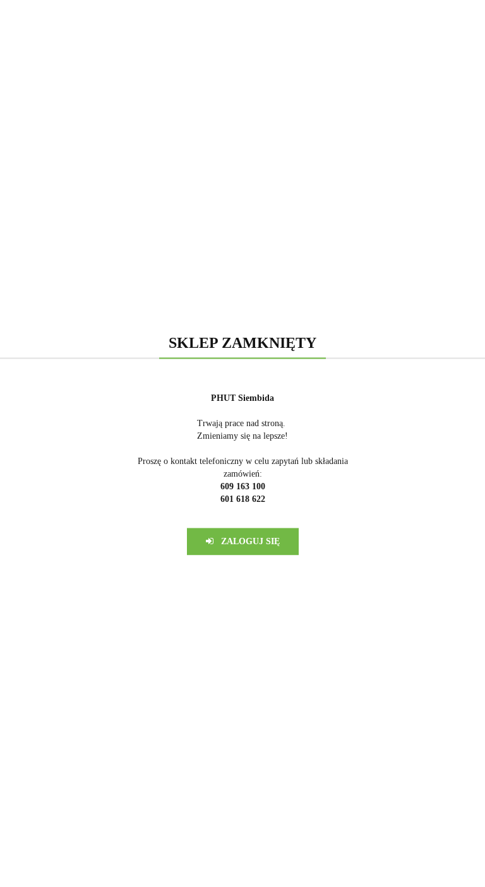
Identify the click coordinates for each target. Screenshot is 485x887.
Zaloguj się (246, 541)
